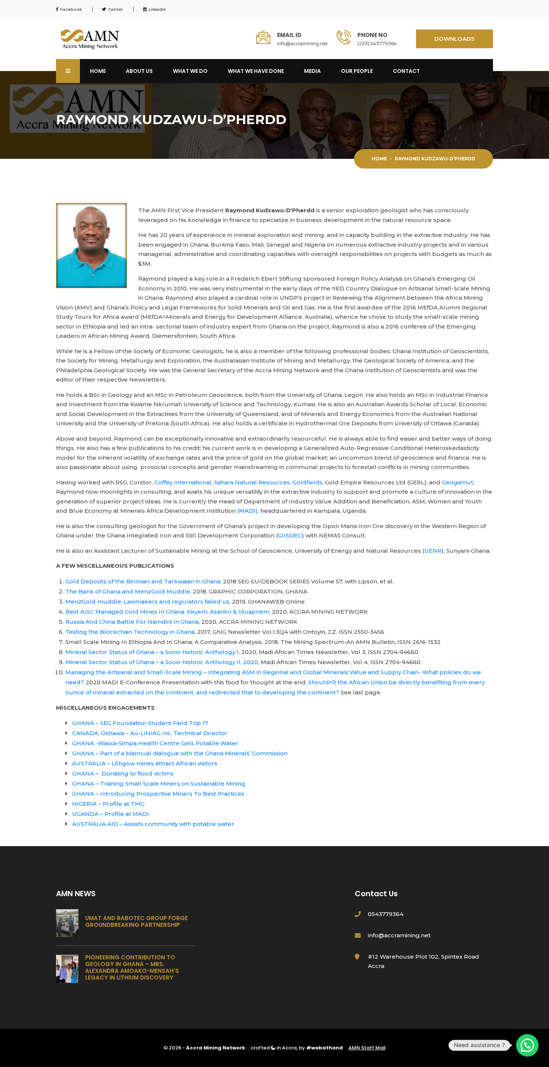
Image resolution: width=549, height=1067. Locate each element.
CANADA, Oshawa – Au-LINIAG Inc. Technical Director (149, 733)
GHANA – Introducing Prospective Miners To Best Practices (158, 793)
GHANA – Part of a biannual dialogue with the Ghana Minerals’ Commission (180, 753)
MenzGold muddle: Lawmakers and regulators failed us (147, 601)
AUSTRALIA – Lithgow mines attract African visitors (144, 763)
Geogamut (457, 482)
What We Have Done (256, 71)
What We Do (190, 71)
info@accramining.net (302, 43)
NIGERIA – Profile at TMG (108, 803)
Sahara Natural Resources (252, 482)
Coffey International (182, 482)
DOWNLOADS (454, 38)
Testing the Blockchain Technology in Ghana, (130, 631)
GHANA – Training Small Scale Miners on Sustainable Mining (158, 783)
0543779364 (385, 914)
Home (98, 71)
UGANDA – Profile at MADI (110, 813)
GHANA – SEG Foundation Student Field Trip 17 (140, 723)
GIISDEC (290, 535)
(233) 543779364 (377, 43)
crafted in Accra (274, 1047)
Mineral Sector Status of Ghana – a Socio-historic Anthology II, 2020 (161, 662)
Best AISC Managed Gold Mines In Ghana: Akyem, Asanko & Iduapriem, (167, 611)
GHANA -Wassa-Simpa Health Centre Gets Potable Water (155, 743)
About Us (139, 71)
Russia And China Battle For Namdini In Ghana (132, 621)
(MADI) (247, 510)
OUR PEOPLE (357, 71)
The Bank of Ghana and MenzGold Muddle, (128, 591)
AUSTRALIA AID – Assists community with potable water (153, 823)
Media (312, 71)
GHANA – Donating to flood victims (123, 773)
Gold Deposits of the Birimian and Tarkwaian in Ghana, (143, 581)
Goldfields (307, 482)
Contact (406, 71)
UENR (432, 550)
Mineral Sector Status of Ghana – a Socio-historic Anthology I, (152, 652)
